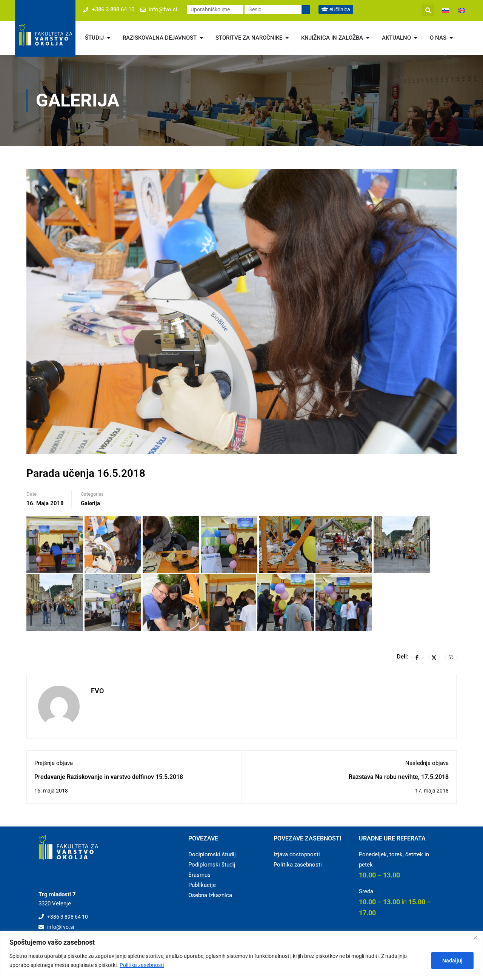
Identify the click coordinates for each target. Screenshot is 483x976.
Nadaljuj (452, 960)
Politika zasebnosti (142, 965)
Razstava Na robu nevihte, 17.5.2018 (399, 776)
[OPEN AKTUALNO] (415, 38)
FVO (97, 691)
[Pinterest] (451, 657)
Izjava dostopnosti (297, 854)
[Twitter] (434, 657)
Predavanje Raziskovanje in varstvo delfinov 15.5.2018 (108, 776)
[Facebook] (417, 657)
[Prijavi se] (306, 9)
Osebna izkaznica (210, 895)
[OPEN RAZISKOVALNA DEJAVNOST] (201, 38)
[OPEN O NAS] (451, 38)
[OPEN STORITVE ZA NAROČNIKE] (287, 38)
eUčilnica (339, 9)
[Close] (475, 937)
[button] (428, 10)
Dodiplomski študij (212, 854)
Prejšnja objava (53, 763)
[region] (241, 953)
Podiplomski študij (211, 864)
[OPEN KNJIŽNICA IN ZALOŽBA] (368, 38)
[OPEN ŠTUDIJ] (108, 38)
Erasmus (199, 874)
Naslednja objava (427, 763)
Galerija (90, 503)
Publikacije (202, 885)
